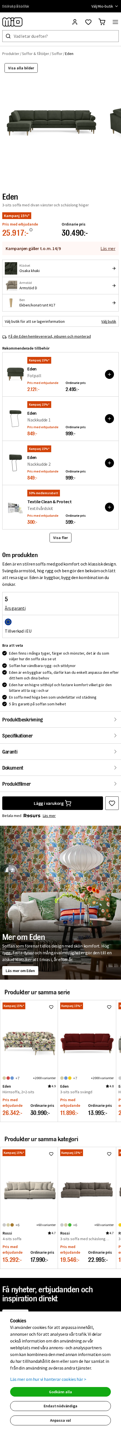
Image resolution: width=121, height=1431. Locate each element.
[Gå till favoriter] (88, 22)
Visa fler (60, 537)
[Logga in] (74, 22)
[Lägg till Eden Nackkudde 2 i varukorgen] (109, 462)
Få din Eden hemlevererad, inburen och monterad (49, 336)
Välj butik (108, 321)
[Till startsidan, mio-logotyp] (12, 21)
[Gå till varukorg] (101, 22)
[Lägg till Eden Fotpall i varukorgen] (109, 374)
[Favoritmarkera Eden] (112, 803)
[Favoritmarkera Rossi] (51, 1153)
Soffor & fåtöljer (35, 53)
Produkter (10, 53)
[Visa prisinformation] (31, 229)
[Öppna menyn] (115, 22)
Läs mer (107, 248)
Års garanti (15, 608)
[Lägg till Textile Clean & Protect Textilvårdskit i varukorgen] (109, 507)
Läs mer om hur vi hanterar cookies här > (48, 1379)
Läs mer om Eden (20, 970)
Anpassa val (60, 1420)
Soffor (57, 53)
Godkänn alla (60, 1391)
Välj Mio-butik (102, 6)
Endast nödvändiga (60, 1405)
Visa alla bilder (21, 67)
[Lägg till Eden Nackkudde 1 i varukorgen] (109, 418)
